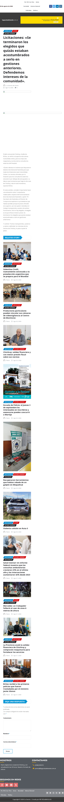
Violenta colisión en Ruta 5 (15, 528)
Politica (35, 10)
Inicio (37, 2)
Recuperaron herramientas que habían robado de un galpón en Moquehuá (16, 482)
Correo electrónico (9, 742)
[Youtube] (7, 785)
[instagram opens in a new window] (60, 6)
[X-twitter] (16, 785)
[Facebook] (11, 785)
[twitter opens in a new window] (53, 6)
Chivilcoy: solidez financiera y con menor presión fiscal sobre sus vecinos (17, 354)
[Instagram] (2, 785)
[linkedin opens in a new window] (57, 6)
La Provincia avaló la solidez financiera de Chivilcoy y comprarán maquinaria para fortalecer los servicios (16, 648)
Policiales (28, 10)
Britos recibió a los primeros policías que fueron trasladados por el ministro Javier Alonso (16, 687)
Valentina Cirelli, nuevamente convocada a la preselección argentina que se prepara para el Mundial (16, 273)
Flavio (8, 280)
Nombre (6, 734)
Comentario (7, 718)
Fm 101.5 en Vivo (29, 2)
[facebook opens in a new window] (50, 6)
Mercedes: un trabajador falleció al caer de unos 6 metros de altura (14, 608)
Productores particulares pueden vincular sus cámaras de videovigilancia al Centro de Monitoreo (17, 314)
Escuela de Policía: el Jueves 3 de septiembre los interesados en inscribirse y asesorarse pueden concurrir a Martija (16, 410)
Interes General (35, 6)
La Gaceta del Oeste (12, 85)
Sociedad (26, 6)
